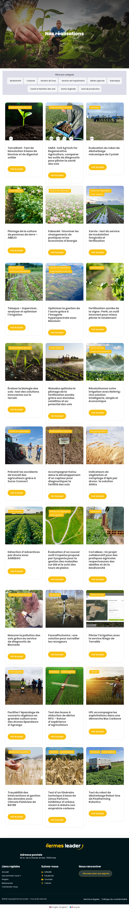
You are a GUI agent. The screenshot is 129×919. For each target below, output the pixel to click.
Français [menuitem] (76, 907)
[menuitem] (58, 907)
